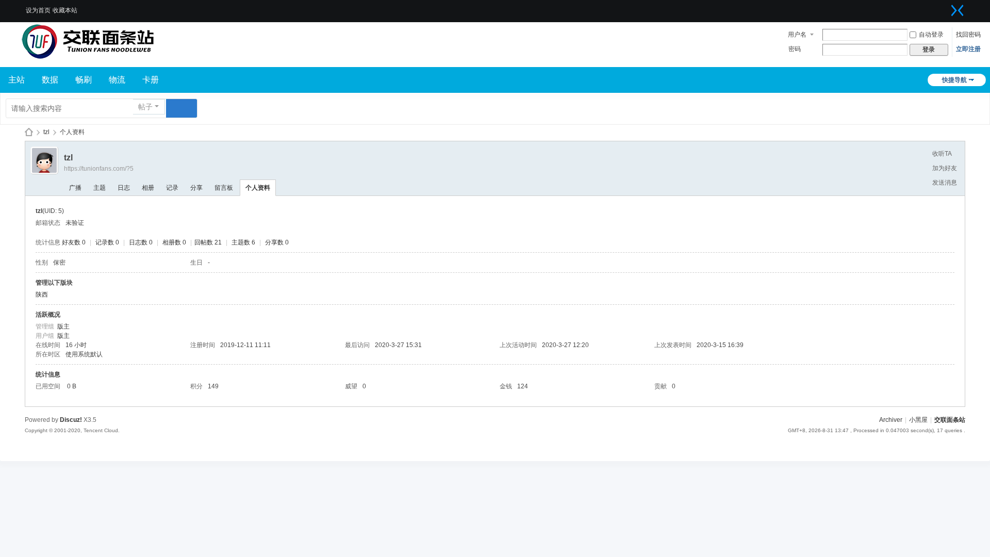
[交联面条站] (87, 41)
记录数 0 (107, 242)
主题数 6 (243, 242)
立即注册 (968, 49)
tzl (46, 132)
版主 (63, 326)
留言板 (223, 187)
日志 (124, 187)
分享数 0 (277, 242)
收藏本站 (65, 10)
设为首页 (38, 10)
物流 (117, 79)
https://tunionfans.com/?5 (99, 168)
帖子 (145, 107)
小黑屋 (918, 419)
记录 (172, 187)
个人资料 (257, 187)
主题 (99, 187)
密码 (794, 49)
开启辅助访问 (944, 7)
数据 (50, 79)
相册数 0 (174, 242)
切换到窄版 (957, 10)
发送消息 (944, 182)
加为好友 (944, 168)
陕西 (42, 294)
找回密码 (968, 34)
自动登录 (931, 34)
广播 (75, 187)
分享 (196, 187)
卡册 (150, 79)
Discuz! (71, 419)
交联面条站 (29, 132)
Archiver (890, 419)
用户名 (797, 34)
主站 (16, 79)
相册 (148, 187)
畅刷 (83, 79)
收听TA (942, 153)
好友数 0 (74, 242)
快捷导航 (954, 80)
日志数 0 (141, 242)
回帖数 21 (208, 242)
